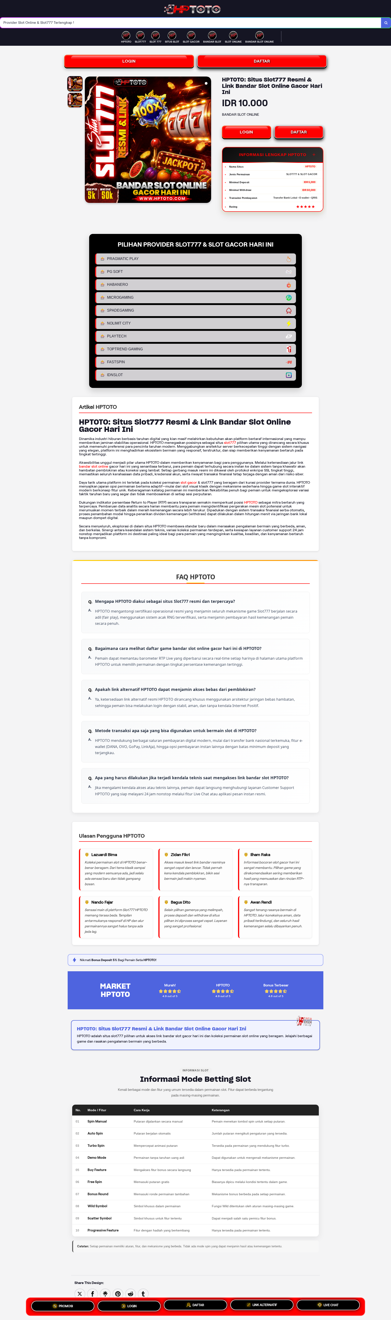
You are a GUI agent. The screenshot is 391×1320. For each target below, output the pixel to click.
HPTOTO (250, 502)
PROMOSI (66, 1306)
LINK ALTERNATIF (265, 1305)
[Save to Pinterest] (117, 1294)
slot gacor (189, 482)
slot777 (230, 443)
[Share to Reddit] (130, 1294)
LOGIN (129, 61)
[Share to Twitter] (79, 1294)
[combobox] (190, 23)
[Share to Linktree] (105, 1294)
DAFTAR (262, 61)
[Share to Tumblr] (143, 1294)
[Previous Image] (88, 140)
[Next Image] (207, 140)
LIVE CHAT (331, 1305)
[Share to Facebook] (92, 1294)
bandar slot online (93, 466)
